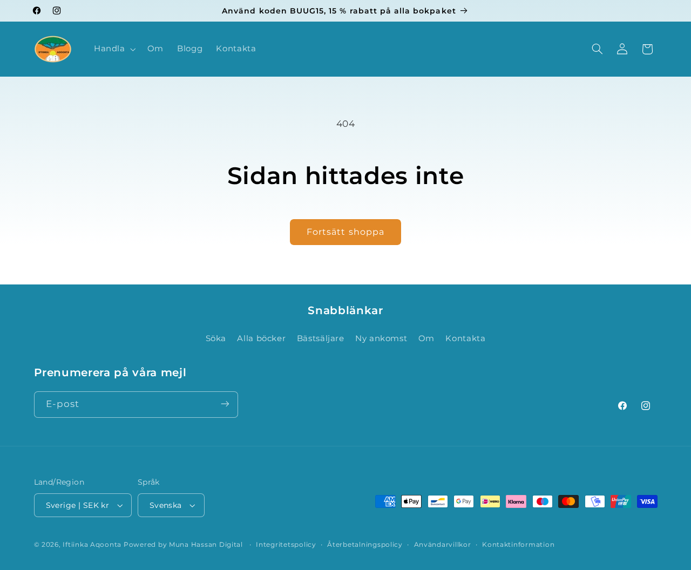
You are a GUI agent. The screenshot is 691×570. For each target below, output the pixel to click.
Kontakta (465, 338)
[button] (113, 49)
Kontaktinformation (518, 544)
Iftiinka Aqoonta (92, 544)
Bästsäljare (320, 338)
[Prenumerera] (224, 404)
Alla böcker (261, 338)
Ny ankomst (381, 338)
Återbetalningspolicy (365, 544)
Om (426, 338)
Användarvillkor (442, 544)
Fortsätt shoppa (345, 232)
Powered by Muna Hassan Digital (184, 544)
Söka (216, 338)
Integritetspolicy (286, 544)
